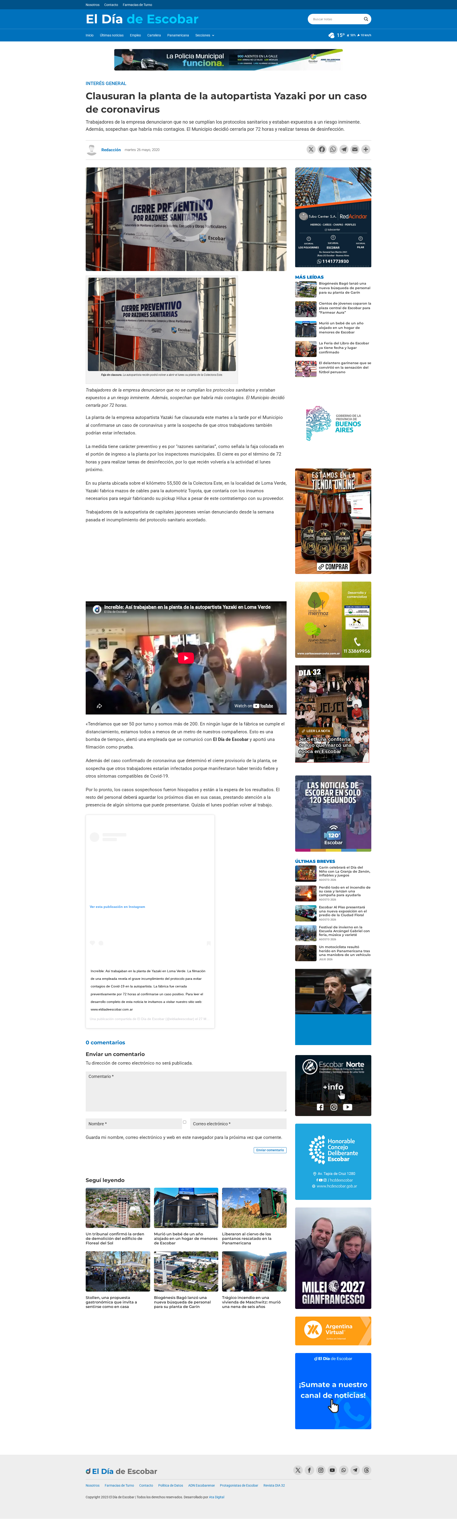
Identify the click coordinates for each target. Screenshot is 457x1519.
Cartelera (154, 35)
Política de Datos (170, 1485)
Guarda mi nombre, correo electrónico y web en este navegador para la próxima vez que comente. (184, 1137)
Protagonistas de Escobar (239, 1485)
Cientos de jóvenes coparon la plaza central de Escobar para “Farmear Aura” (345, 308)
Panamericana (178, 35)
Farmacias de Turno (137, 5)
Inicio (90, 35)
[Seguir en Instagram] (321, 1470)
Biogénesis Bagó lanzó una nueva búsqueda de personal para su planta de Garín (182, 1302)
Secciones (202, 35)
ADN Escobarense (201, 1485)
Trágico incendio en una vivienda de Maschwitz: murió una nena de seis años (251, 1302)
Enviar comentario (270, 1150)
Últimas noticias (112, 35)
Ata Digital (216, 1497)
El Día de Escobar (150, 1019)
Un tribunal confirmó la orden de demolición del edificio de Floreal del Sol (115, 1238)
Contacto (111, 5)
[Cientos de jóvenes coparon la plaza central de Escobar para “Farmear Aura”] (306, 309)
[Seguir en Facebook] (309, 1470)
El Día (142, 19)
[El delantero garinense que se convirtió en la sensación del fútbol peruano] (306, 369)
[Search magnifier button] (366, 19)
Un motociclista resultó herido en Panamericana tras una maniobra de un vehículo (345, 950)
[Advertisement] (186, 563)
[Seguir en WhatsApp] (343, 1470)
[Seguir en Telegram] (355, 1470)
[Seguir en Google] (366, 1470)
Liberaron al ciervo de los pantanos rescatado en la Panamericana (247, 1238)
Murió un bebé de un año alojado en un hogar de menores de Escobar (186, 1238)
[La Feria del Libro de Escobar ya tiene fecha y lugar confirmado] (306, 349)
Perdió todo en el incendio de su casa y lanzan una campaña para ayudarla (345, 891)
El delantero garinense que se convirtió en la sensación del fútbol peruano (345, 367)
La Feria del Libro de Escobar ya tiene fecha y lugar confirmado (344, 347)
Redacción (111, 149)
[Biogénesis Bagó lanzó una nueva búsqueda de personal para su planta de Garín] (306, 289)
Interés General (106, 83)
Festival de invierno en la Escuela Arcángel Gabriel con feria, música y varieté (344, 931)
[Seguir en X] (298, 1470)
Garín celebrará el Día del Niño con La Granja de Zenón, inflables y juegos (344, 871)
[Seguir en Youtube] (332, 1470)
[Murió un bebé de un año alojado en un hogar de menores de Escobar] (306, 329)
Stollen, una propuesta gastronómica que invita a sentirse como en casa (111, 1302)
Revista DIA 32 (274, 1485)
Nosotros (92, 5)
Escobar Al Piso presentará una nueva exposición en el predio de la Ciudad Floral (343, 911)
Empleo (135, 35)
